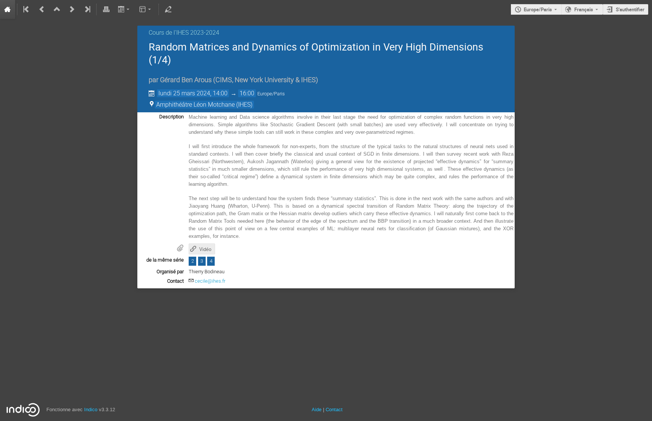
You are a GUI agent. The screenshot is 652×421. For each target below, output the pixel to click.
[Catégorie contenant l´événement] (57, 9)
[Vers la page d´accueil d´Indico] (7, 9)
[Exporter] (124, 9)
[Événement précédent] (41, 9)
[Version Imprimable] (106, 9)
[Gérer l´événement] (168, 9)
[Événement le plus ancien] (26, 9)
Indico (90, 409)
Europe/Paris (538, 9)
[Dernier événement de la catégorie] (86, 9)
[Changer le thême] (146, 9)
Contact (334, 409)
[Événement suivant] (72, 9)
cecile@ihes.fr (210, 281)
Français (583, 9)
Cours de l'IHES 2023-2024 (184, 32)
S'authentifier (630, 9)
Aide (316, 409)
